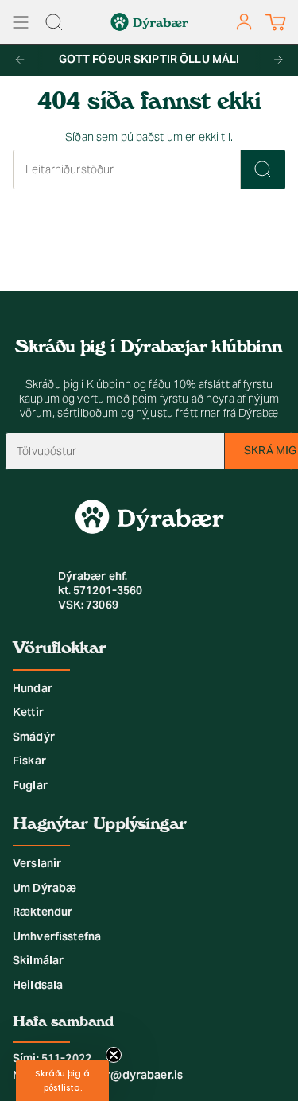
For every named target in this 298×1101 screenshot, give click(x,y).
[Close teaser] (114, 1055)
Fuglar (30, 785)
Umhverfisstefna (57, 936)
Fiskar (29, 760)
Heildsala (38, 985)
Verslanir (37, 863)
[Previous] (20, 60)
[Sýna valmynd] (21, 22)
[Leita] (263, 169)
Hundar (32, 688)
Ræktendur (42, 912)
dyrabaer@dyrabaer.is (121, 1075)
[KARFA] (275, 22)
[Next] (278, 60)
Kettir (28, 712)
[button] (62, 1080)
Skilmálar (38, 960)
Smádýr (34, 736)
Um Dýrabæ (44, 888)
